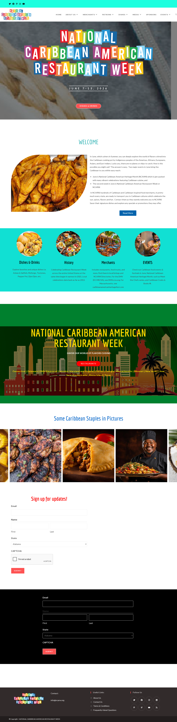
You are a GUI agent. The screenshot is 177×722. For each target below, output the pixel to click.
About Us (97, 698)
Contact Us (97, 702)
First (13, 531)
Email (14, 506)
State (14, 538)
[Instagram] (20, 3)
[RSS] (156, 707)
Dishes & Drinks (29, 262)
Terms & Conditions (101, 706)
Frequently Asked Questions (104, 710)
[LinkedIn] (156, 700)
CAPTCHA (16, 551)
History (68, 262)
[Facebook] (13, 3)
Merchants (108, 262)
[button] (82, 479)
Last (52, 531)
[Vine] (141, 707)
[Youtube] (24, 3)
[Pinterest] (16, 3)
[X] (10, 3)
